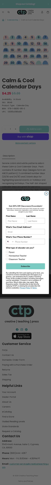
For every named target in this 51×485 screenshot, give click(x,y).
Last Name (31, 216)
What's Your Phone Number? (19, 237)
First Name (11, 216)
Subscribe (25, 266)
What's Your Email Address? (18, 227)
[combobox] (10, 241)
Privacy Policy (25, 288)
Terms (34, 288)
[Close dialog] (46, 193)
